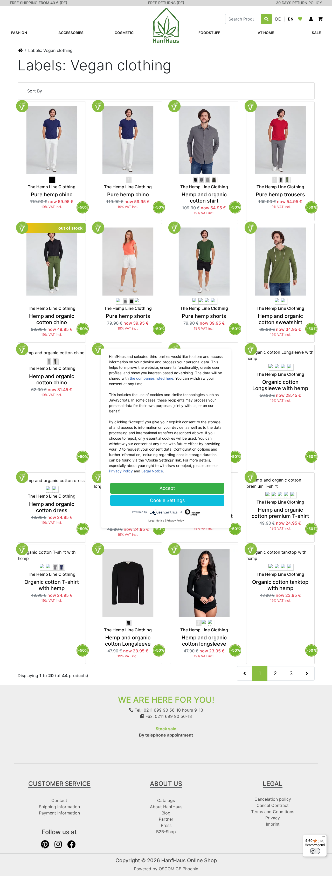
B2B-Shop (166, 831)
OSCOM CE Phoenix (178, 868)
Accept (167, 488)
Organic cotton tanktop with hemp (280, 585)
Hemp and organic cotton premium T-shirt (280, 513)
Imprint (273, 824)
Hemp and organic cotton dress (51, 507)
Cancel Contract (273, 805)
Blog (166, 812)
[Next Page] (307, 673)
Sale (316, 33)
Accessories (71, 33)
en (291, 19)
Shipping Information (59, 806)
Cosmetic (124, 33)
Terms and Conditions (272, 811)
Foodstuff (209, 33)
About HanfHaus (166, 806)
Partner (166, 819)
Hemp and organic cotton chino (51, 319)
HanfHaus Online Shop (189, 860)
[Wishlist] (301, 19)
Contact (59, 800)
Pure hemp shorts (128, 316)
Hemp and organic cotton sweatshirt (280, 319)
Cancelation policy (272, 799)
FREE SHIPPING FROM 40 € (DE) (38, 3)
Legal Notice (152, 471)
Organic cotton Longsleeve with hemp (280, 385)
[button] (311, 19)
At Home (266, 33)
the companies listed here (151, 378)
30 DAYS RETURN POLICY (299, 3)
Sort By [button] (34, 90)
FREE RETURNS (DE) (166, 3)
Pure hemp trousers (280, 194)
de (278, 19)
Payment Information (59, 812)
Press (166, 825)
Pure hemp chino (52, 194)
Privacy (272, 817)
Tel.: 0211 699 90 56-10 (157, 710)
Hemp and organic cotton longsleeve (204, 640)
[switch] (315, 851)
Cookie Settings (167, 500)
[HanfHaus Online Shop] (166, 25)
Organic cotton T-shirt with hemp (51, 585)
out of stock (70, 228)
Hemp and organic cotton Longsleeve (128, 640)
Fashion (19, 33)
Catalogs (166, 800)
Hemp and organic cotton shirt (204, 197)
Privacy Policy (121, 471)
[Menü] (324, 837)
